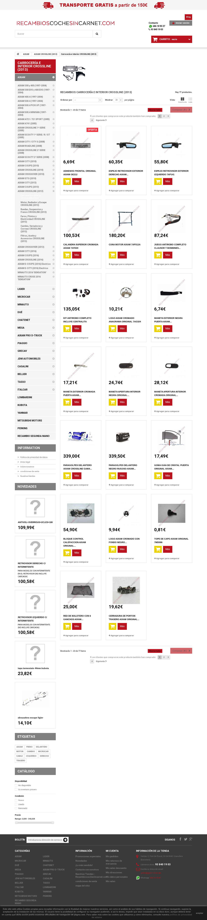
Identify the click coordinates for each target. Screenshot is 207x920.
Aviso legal (25, 462)
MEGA (18, 869)
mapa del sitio (82, 886)
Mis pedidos (112, 856)
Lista (190, 102)
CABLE (19, 756)
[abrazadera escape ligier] (35, 698)
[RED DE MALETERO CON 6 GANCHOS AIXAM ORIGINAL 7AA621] (80, 587)
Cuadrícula (182, 102)
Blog (188, 17)
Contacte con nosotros (87, 869)
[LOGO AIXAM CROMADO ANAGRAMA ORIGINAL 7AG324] (126, 289)
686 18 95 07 (158, 26)
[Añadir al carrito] (67, 181)
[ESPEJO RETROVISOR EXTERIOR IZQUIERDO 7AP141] (171, 142)
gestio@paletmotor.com (151, 873)
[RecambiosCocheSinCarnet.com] (66, 23)
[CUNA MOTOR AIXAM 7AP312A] (126, 216)
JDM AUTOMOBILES (25, 878)
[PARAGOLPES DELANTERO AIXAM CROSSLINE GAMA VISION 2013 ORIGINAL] (80, 436)
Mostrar (109, 100)
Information (29, 448)
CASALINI (47, 878)
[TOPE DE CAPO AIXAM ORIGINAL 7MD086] (171, 510)
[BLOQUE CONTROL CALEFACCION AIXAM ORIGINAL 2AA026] (80, 510)
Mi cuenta (112, 850)
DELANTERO (41, 747)
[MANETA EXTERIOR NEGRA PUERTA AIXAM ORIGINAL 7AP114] (171, 289)
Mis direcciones (114, 872)
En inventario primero (27, 789)
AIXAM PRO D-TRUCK (54, 869)
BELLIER (19, 883)
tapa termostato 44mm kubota (33, 668)
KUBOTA (19, 891)
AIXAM (26, 54)
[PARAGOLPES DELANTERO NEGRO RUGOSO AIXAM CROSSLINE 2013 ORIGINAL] (126, 436)
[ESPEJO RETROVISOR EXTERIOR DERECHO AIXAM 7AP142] (126, 142)
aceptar (199, 913)
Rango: (18, 819)
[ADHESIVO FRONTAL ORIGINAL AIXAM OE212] (80, 142)
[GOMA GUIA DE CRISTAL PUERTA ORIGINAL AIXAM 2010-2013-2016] (171, 436)
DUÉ (17, 865)
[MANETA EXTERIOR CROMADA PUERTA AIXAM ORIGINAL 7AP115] (80, 363)
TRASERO (20, 760)
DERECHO (44, 756)
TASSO (46, 883)
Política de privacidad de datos (33, 457)
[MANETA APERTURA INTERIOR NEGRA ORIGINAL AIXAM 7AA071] (126, 363)
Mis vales (110, 881)
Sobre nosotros (27, 467)
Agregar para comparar (76, 190)
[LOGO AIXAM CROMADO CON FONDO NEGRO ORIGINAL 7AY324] (126, 510)
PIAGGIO (19, 874)
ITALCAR (19, 887)
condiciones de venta (29, 471)
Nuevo (21, 800)
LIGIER (46, 856)
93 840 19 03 (156, 29)
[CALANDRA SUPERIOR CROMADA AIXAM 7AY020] (80, 216)
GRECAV (47, 874)
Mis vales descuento (116, 868)
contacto (153, 23)
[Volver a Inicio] (18, 54)
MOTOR (19, 751)
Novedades (27, 486)
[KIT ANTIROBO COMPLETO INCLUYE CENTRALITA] (80, 289)
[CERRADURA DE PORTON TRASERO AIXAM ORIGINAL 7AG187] (126, 587)
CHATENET (48, 865)
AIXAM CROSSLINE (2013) (45, 54)
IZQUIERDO (31, 756)
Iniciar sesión (182, 23)
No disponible (24, 785)
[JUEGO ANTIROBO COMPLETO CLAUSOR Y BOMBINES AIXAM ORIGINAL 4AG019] (171, 216)
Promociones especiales (88, 856)
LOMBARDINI (49, 887)
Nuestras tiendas (27, 476)
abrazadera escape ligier (30, 717)
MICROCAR (43, 751)
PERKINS (47, 896)
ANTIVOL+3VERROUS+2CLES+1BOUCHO (39, 522)
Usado (21, 804)
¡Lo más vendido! (84, 865)
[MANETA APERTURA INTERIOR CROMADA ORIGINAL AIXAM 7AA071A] (171, 363)
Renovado (22, 808)
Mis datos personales (117, 877)
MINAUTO (48, 861)
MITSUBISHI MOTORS (26, 896)
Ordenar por (66, 100)
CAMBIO (31, 751)
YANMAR (47, 891)
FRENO (29, 747)
